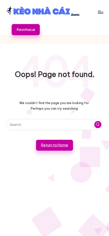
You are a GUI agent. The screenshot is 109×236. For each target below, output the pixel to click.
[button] (26, 29)
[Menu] (100, 12)
